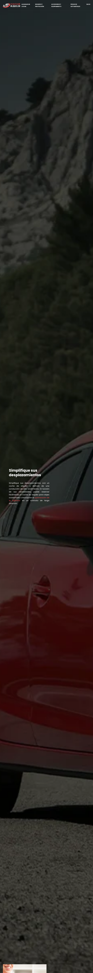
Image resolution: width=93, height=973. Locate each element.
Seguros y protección (39, 5)
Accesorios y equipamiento (56, 5)
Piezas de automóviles (75, 5)
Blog (88, 4)
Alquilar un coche (26, 5)
